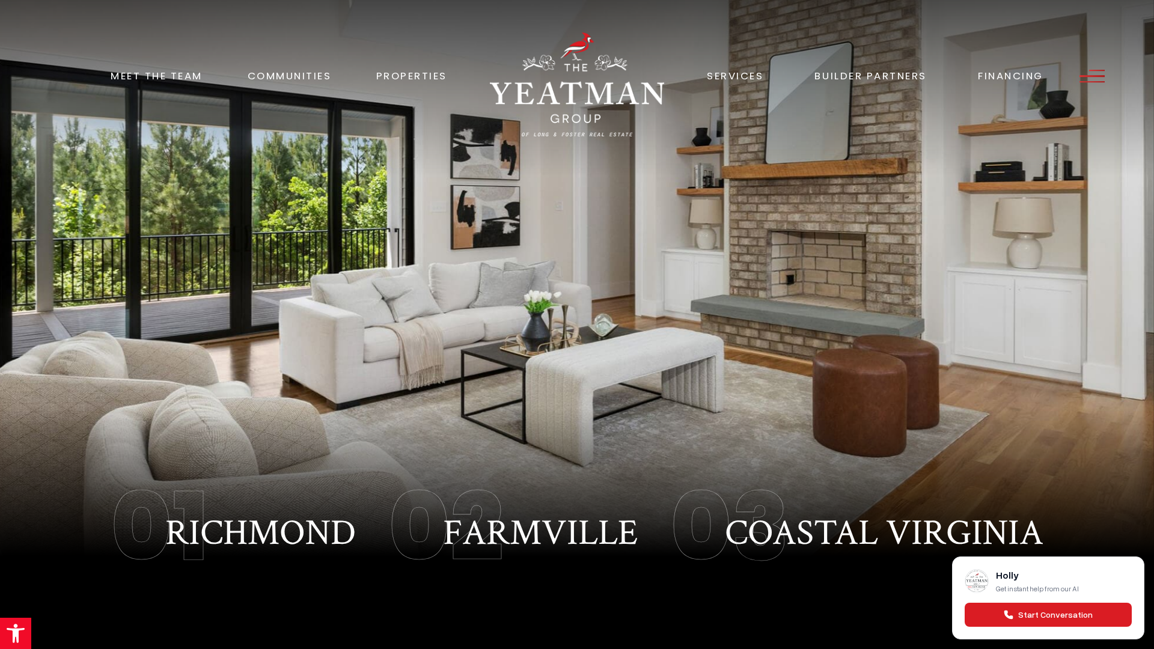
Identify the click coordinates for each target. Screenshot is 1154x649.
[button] (15, 633)
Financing (1010, 76)
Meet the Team (157, 76)
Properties (411, 76)
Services (735, 76)
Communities (290, 76)
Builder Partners (870, 76)
